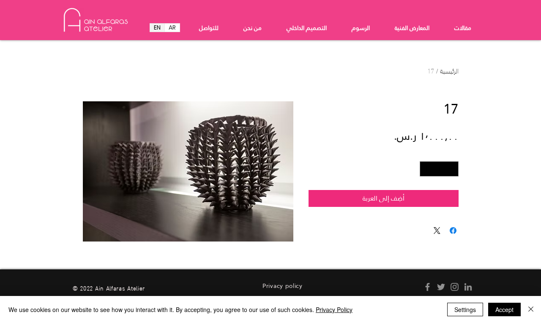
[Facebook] (427, 287)
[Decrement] (453, 169)
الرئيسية (449, 70)
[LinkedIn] (468, 287)
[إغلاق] (531, 309)
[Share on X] (437, 230)
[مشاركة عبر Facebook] (453, 230)
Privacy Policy (334, 309)
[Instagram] (454, 287)
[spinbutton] (439, 169)
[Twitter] (441, 287)
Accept (504, 309)
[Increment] (426, 169)
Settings (465, 309)
